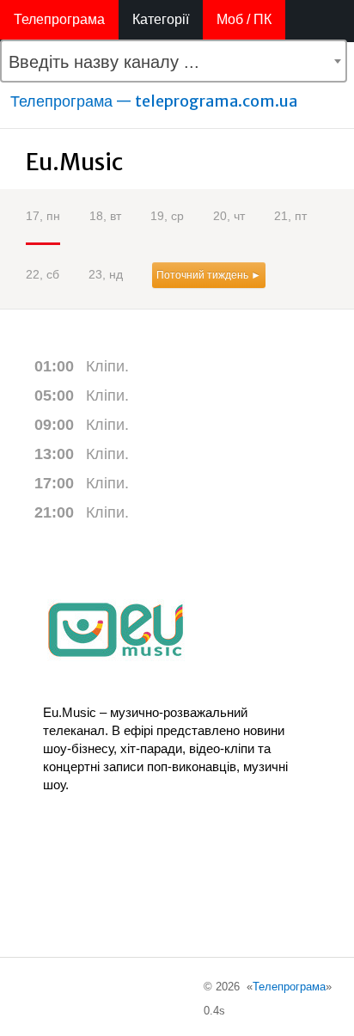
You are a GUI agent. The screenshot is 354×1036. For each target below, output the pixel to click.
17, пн (43, 216)
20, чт (229, 216)
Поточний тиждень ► (208, 275)
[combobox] (173, 61)
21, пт (290, 216)
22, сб (42, 274)
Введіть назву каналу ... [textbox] (104, 61)
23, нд (105, 274)
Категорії (160, 19)
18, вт (105, 216)
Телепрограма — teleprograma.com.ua (153, 101)
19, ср (167, 216)
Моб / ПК (244, 19)
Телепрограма (59, 19)
